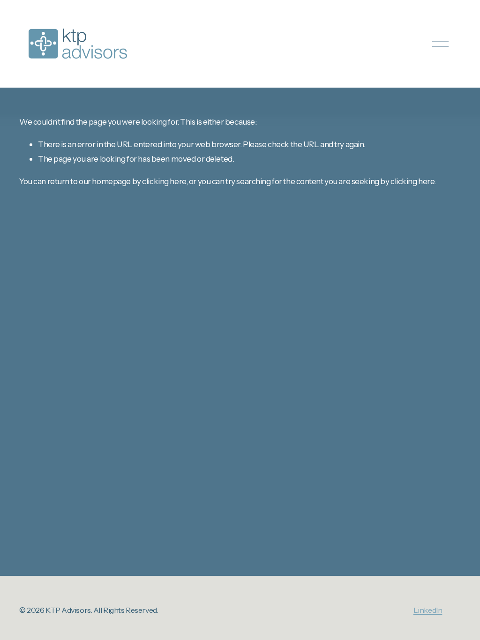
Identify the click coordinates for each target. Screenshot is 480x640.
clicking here (164, 181)
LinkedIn (427, 610)
